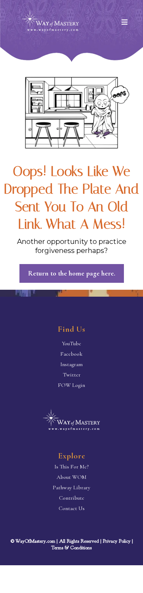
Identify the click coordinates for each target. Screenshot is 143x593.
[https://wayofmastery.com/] (71, 421)
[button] (124, 22)
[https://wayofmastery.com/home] (50, 22)
